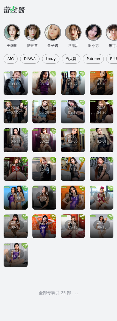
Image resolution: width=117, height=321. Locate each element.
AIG (11, 58)
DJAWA (30, 58)
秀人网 (71, 58)
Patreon (93, 58)
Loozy (51, 58)
